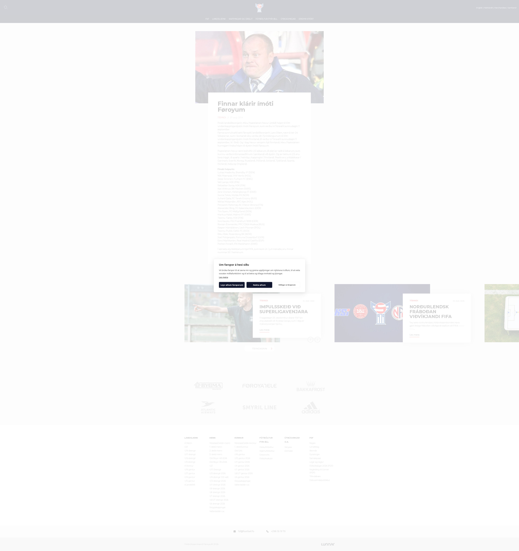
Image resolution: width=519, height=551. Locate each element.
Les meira (223, 277)
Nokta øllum (259, 285)
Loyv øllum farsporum (232, 285)
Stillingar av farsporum (287, 285)
